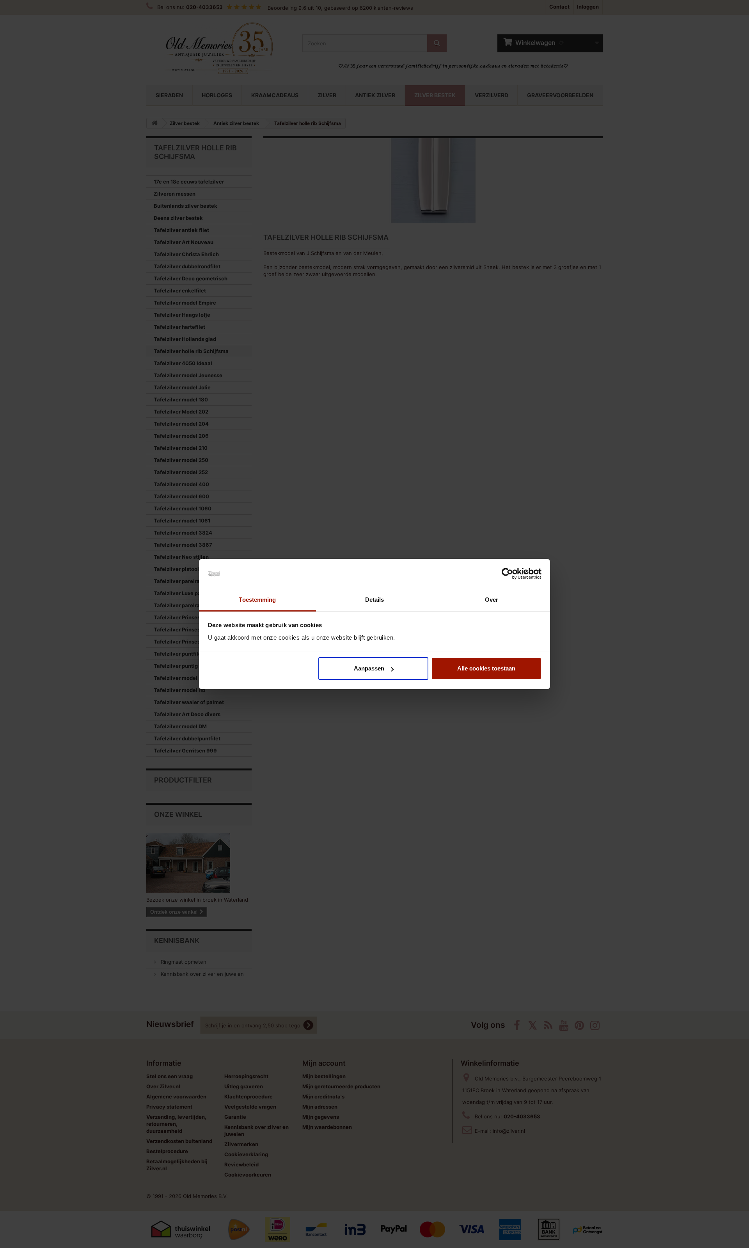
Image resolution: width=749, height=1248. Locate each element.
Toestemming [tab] (257, 599)
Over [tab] (491, 599)
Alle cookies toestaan (486, 668)
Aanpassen (369, 668)
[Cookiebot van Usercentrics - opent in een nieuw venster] (507, 574)
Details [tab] (374, 599)
